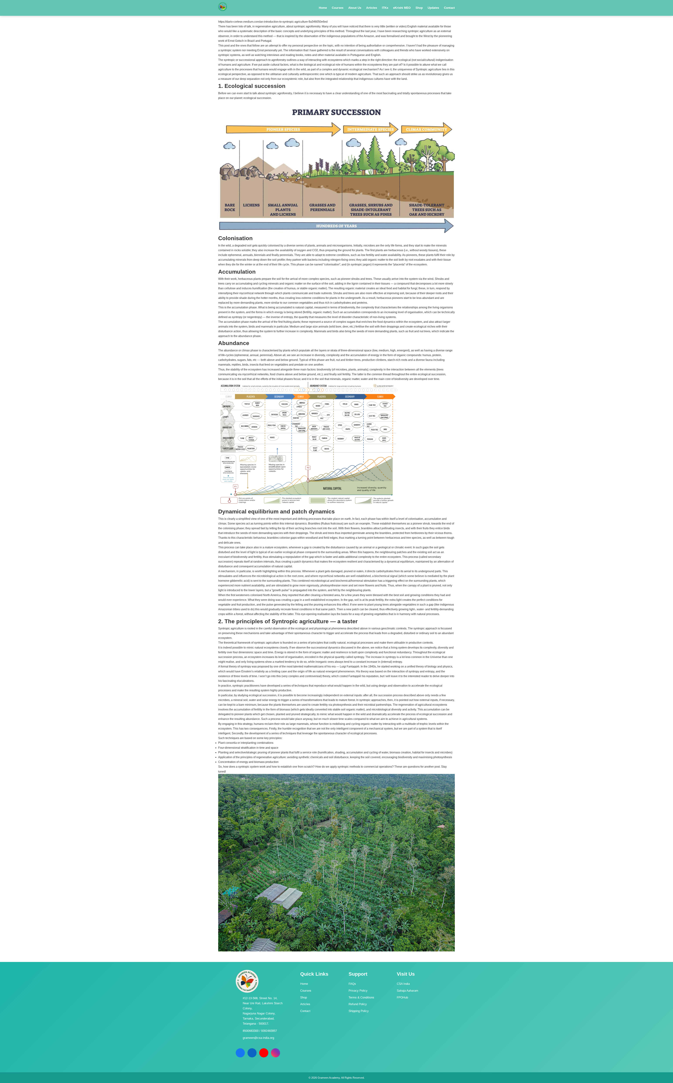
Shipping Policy (359, 1011)
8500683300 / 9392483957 (260, 1030)
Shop (303, 997)
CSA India (403, 983)
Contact (305, 1011)
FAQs (352, 983)
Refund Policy (358, 1004)
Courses (305, 990)
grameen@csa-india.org (258, 1037)
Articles (305, 1004)
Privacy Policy (358, 990)
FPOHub (402, 997)
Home (304, 983)
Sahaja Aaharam (407, 990)
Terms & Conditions (361, 997)
